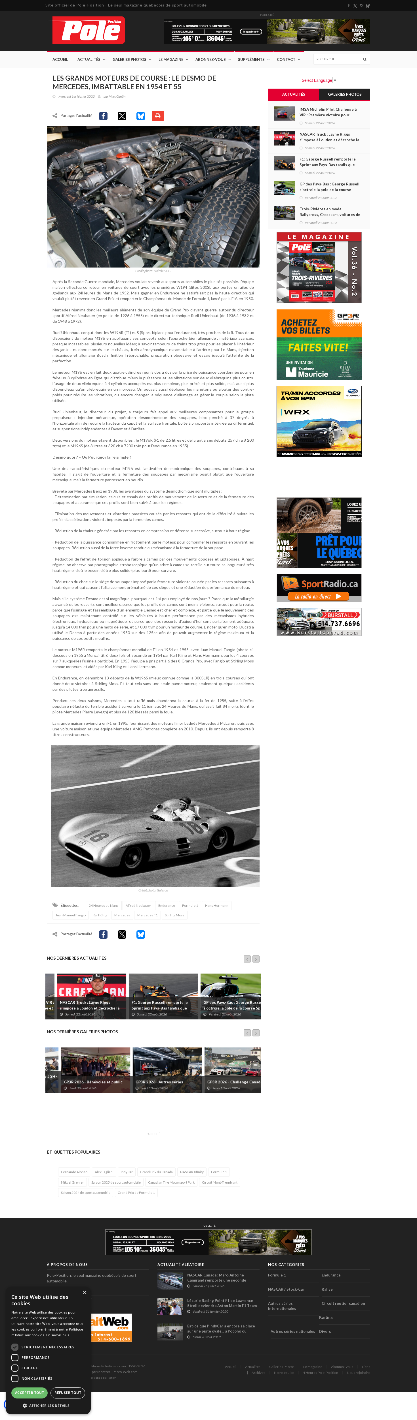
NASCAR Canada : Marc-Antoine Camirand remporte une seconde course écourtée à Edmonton (216, 1280)
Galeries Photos (129, 59)
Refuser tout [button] (67, 1392)
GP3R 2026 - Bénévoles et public (79, 1082)
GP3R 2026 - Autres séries (145, 1082)
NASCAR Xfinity (192, 1172)
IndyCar (127, 1172)
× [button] (84, 1293)
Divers (325, 1331)
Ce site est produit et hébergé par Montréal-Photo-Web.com (92, 1372)
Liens (366, 1367)
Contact (286, 59)
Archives (258, 1372)
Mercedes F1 (147, 915)
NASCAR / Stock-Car (286, 1289)
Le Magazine (171, 59)
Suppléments (251, 59)
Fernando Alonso (74, 1172)
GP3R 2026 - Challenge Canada (220, 1082)
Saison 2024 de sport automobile (85, 1192)
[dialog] (48, 1350)
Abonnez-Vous (210, 59)
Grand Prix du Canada (156, 1172)
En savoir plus (57, 1335)
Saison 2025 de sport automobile (116, 1182)
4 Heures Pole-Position (320, 1372)
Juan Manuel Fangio (71, 915)
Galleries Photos (281, 1367)
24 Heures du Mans (104, 905)
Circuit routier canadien (343, 1303)
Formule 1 (190, 905)
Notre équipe (284, 1372)
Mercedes (122, 915)
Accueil (60, 59)
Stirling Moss (174, 915)
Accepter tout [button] (29, 1392)
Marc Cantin (117, 96)
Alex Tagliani (104, 1172)
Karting (326, 1317)
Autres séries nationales (293, 1331)
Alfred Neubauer (138, 905)
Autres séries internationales (282, 1306)
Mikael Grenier (72, 1182)
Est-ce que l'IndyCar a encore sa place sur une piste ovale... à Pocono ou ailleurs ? (221, 1331)
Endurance (166, 905)
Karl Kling (100, 915)
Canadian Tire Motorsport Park (171, 1182)
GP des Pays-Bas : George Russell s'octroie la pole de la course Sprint (225, 1005)
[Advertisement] (150, 1116)
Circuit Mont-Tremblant (219, 1182)
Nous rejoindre (358, 1372)
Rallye (327, 1289)
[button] (48, 1405)
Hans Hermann (216, 905)
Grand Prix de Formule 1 (136, 1192)
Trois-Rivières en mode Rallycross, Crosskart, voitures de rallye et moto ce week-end (330, 215)
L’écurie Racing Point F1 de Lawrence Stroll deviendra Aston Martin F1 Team (222, 1303)
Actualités (88, 59)
